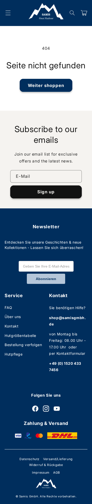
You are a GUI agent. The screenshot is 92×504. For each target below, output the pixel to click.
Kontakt (11, 326)
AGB (56, 472)
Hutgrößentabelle (20, 335)
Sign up (46, 191)
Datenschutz (29, 459)
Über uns (13, 316)
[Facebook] (35, 409)
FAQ (8, 307)
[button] (8, 13)
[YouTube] (57, 409)
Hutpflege (14, 354)
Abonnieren (46, 279)
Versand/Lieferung (58, 459)
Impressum (41, 472)
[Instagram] (46, 409)
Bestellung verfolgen (23, 345)
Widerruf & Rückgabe (46, 465)
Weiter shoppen (46, 85)
